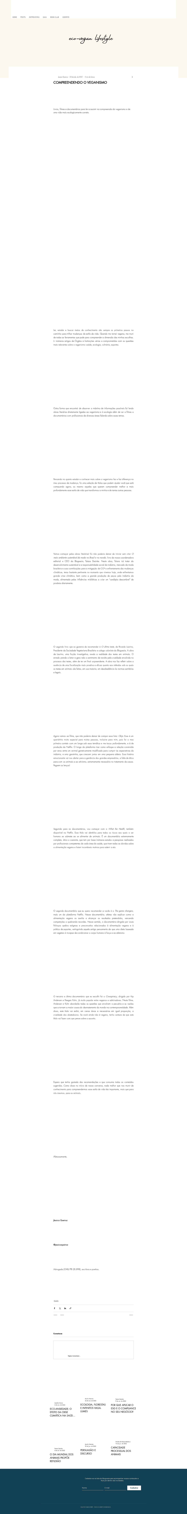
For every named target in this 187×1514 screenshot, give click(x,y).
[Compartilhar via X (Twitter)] (60, 1308)
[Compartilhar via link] (70, 1308)
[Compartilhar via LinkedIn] (65, 1308)
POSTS (56, 1301)
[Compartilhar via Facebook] (54, 1308)
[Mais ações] (132, 77)
